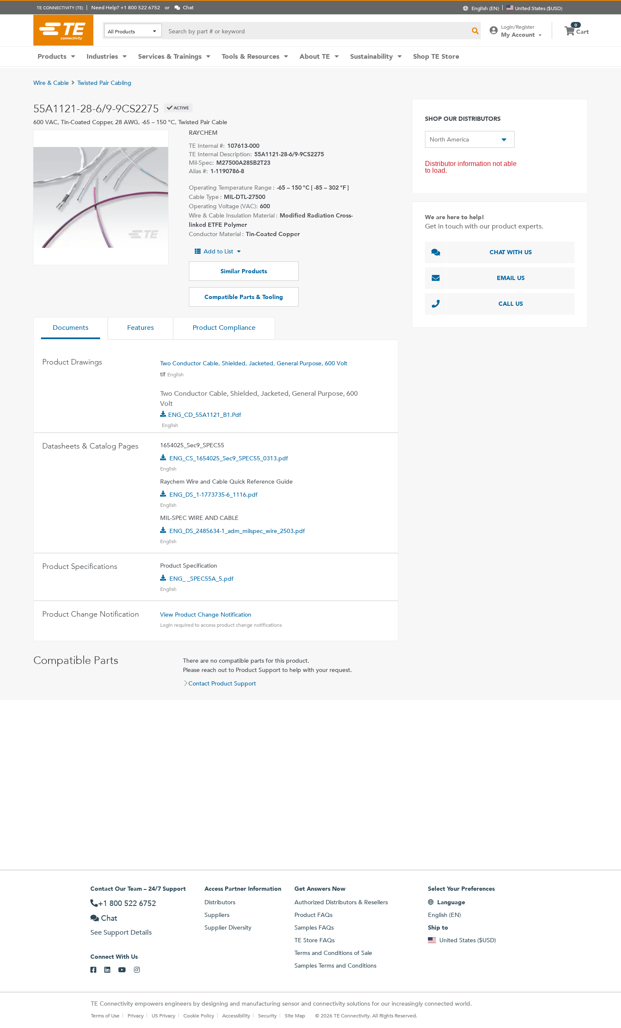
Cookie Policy (198, 1015)
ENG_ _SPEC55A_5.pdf (201, 578)
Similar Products (244, 271)
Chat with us (511, 252)
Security (267, 1015)
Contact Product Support (222, 683)
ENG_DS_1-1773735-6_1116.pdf (213, 494)
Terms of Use (105, 1015)
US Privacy (163, 1015)
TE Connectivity (63, 30)
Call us (510, 303)
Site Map (295, 1015)
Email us (511, 278)
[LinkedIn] (111, 970)
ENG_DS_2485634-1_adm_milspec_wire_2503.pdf (237, 531)
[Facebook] (97, 970)
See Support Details (121, 932)
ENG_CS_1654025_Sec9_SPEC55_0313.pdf (228, 458)
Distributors (219, 902)
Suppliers (216, 915)
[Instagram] (141, 970)
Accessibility (236, 1015)
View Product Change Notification (205, 614)
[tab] (70, 328)
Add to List (218, 251)
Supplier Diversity (227, 927)
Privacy (136, 1015)
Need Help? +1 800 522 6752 (125, 7)
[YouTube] (126, 970)
